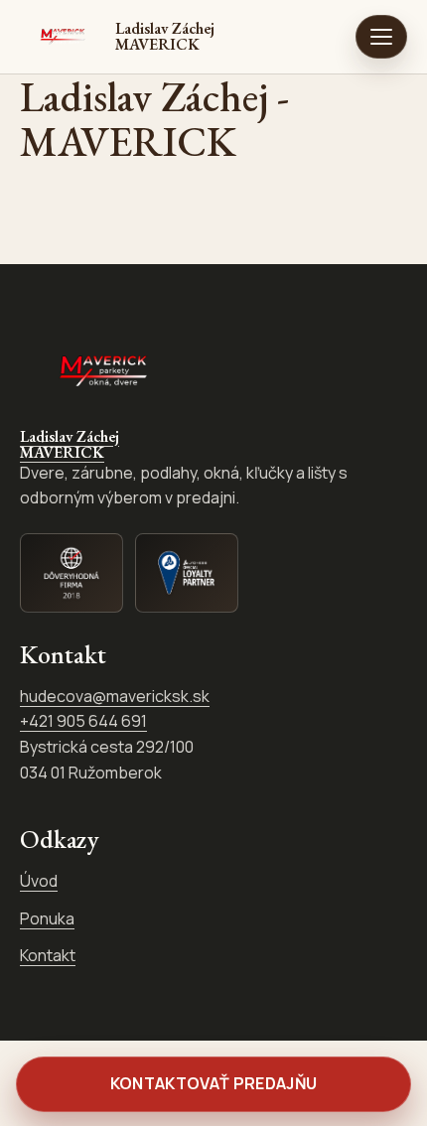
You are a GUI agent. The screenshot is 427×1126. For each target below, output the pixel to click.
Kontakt (47, 955)
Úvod (39, 881)
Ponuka (47, 918)
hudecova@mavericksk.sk (115, 696)
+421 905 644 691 (83, 721)
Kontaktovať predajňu (213, 1083)
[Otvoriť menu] (381, 37)
